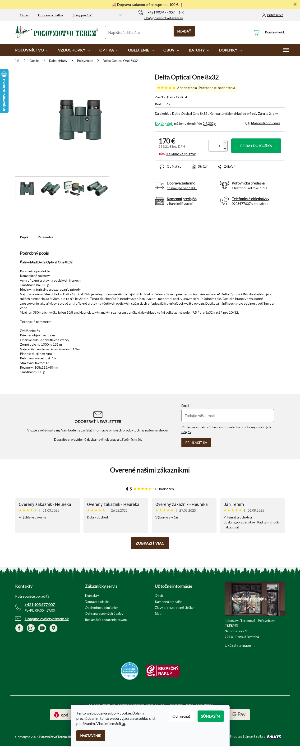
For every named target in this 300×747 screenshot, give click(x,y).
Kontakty (92, 595)
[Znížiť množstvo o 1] (225, 148)
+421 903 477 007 (40, 604)
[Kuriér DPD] (61, 714)
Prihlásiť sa (196, 442)
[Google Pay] (239, 714)
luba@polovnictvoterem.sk (47, 618)
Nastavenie (90, 735)
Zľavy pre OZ (82, 15)
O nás (24, 15)
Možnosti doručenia (265, 123)
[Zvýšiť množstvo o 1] (225, 143)
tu (123, 723)
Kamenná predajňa (168, 602)
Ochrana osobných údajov (104, 613)
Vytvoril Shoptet (229, 736)
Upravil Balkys (255, 736)
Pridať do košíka (256, 146)
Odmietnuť (181, 716)
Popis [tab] (24, 237)
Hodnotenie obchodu (150, 470)
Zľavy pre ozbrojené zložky (174, 607)
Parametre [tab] (45, 237)
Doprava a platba (50, 15)
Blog (158, 613)
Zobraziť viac (150, 543)
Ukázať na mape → (240, 645)
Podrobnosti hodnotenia (217, 88)
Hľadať (184, 31)
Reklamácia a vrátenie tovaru (106, 620)
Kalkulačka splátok (181, 154)
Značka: (171, 97)
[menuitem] (31, 50)
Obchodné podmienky (101, 607)
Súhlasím (210, 716)
